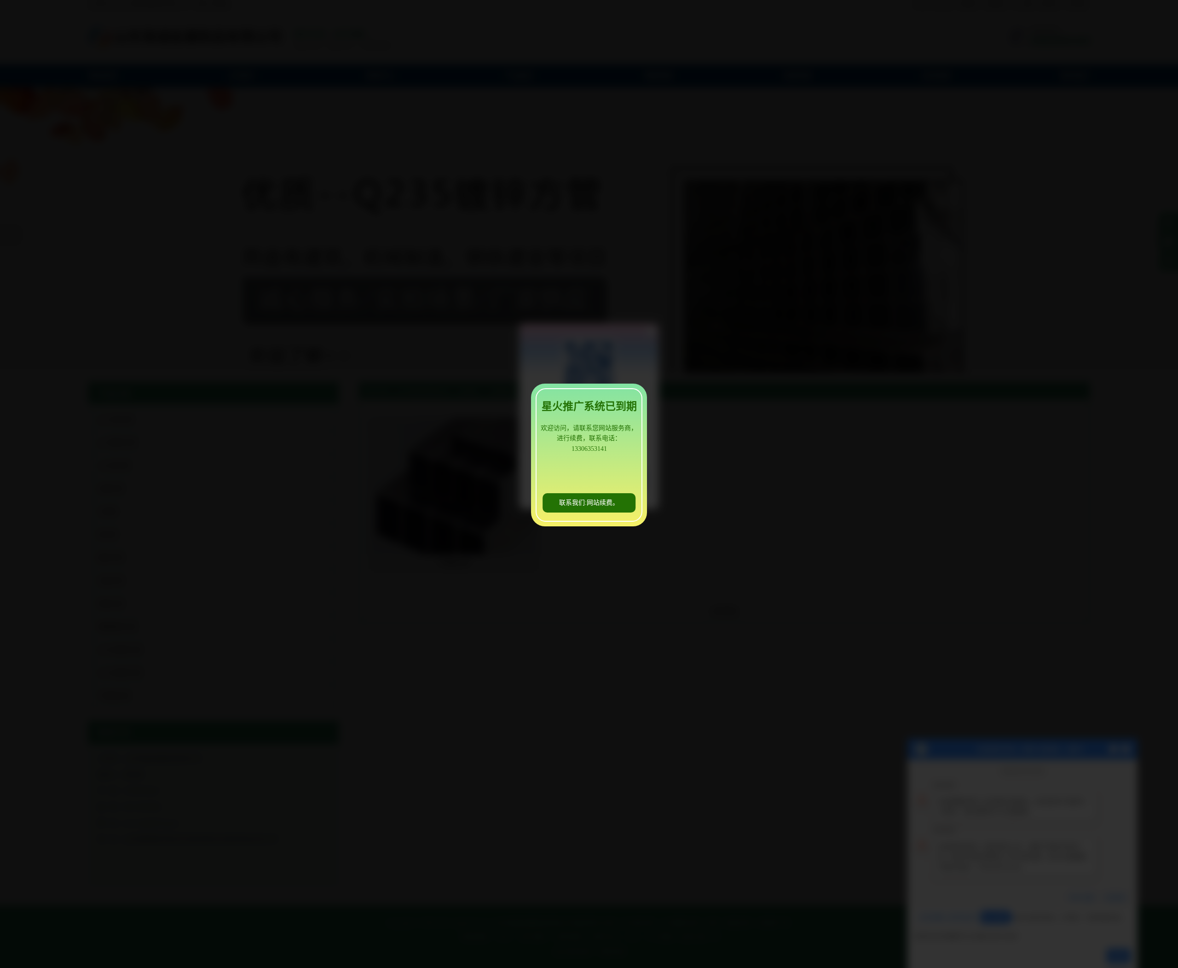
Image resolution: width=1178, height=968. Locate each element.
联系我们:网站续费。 (589, 502)
